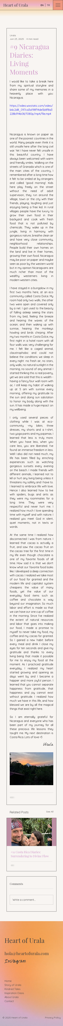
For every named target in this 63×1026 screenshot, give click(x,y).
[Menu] (58, 5)
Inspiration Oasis (14, 993)
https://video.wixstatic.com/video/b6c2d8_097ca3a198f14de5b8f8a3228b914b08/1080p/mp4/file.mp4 (31, 109)
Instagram (15, 961)
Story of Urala (13, 985)
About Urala (11, 997)
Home (8, 981)
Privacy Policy (53, 1017)
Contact (9, 1001)
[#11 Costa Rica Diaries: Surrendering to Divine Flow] (31, 832)
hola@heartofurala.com (27, 953)
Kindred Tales (12, 989)
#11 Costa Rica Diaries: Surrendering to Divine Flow (30, 854)
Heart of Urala (15, 5)
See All (49, 811)
